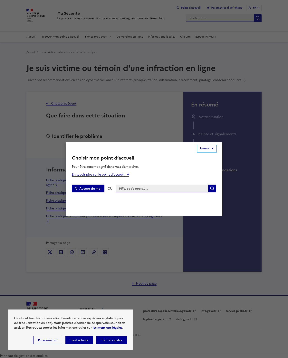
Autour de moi (90, 188)
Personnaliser (48, 340)
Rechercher (212, 188)
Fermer (204, 148)
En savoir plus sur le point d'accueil (98, 174)
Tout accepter (111, 340)
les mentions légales (107, 327)
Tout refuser (79, 340)
